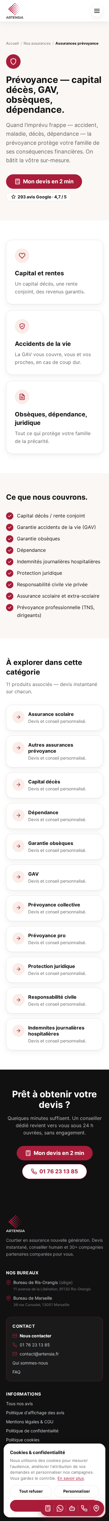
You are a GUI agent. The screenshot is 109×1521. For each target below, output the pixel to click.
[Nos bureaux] (96, 1508)
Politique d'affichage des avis (35, 1412)
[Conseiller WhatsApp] (60, 1508)
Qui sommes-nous (30, 1362)
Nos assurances (37, 43)
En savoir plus (71, 1478)
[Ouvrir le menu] (97, 11)
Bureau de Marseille (32, 1298)
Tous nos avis (19, 1403)
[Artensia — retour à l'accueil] (14, 11)
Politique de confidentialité (32, 1430)
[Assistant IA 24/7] (72, 1508)
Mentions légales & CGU (29, 1421)
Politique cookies (22, 1439)
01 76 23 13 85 (58, 1171)
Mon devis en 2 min (48, 181)
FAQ (16, 1371)
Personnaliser (76, 1491)
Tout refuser (31, 1491)
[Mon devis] (48, 1508)
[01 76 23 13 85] (84, 1508)
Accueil (12, 43)
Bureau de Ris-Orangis (43, 1282)
